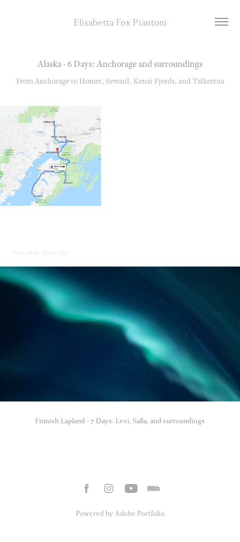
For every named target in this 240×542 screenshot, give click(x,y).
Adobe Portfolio (140, 514)
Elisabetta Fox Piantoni (120, 22)
